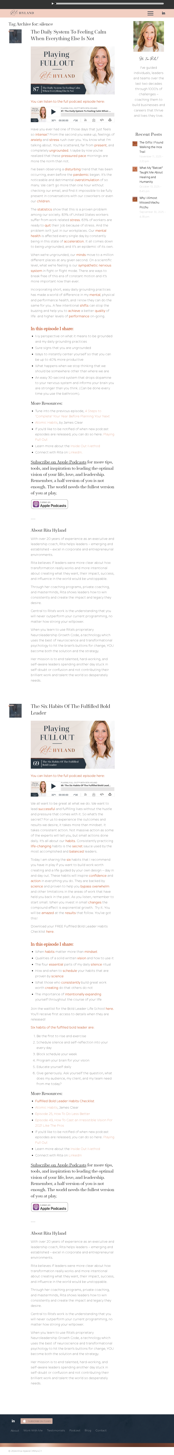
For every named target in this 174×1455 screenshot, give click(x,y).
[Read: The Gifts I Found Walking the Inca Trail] (135, 144)
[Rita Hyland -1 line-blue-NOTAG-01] (22, 13)
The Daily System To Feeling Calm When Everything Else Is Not (68, 35)
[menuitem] (149, 13)
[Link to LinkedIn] (163, 13)
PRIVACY (37, 1451)
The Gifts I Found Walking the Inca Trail (151, 147)
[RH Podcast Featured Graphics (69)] (15, 711)
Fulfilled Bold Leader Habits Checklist (64, 1101)
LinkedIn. (76, 452)
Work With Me (33, 1430)
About (15, 1430)
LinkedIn (75, 1155)
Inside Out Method (85, 446)
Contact (101, 1430)
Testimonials (56, 1430)
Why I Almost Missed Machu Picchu (149, 202)
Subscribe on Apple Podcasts (58, 462)
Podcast (74, 1430)
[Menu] (149, 13)
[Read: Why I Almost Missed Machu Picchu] (135, 199)
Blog (88, 1430)
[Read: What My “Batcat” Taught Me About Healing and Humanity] (135, 169)
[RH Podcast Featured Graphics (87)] (15, 36)
